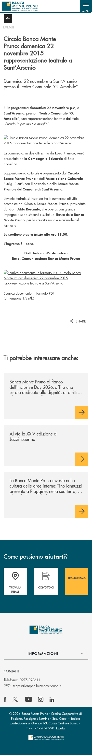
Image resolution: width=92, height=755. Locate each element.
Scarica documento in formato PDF (29, 293)
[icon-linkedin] (52, 699)
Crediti (60, 728)
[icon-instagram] (40, 699)
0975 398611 (30, 679)
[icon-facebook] (5, 699)
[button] (86, 6)
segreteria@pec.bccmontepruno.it (37, 685)
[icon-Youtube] (28, 699)
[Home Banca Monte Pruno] (20, 6)
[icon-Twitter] (16, 699)
